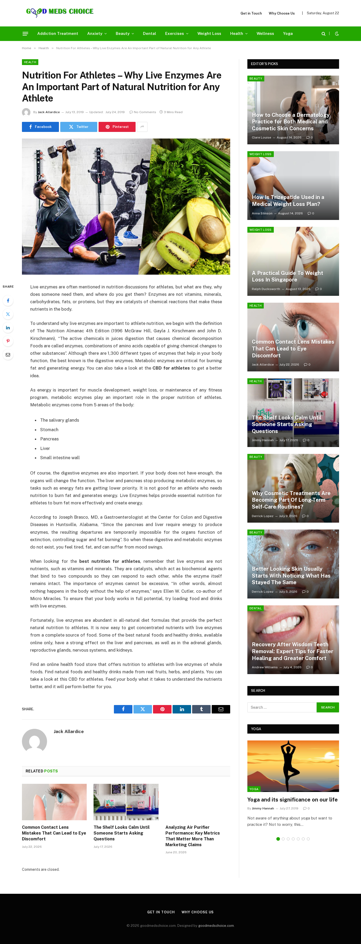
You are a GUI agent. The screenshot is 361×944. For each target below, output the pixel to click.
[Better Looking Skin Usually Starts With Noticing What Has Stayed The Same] (293, 563)
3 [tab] (288, 839)
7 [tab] (308, 839)
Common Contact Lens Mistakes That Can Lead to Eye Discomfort (54, 833)
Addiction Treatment (57, 33)
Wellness (265, 33)
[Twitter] (8, 314)
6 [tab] (303, 839)
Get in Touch (251, 13)
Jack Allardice (49, 112)
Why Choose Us (282, 13)
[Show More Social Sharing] (142, 127)
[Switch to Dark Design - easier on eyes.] (336, 33)
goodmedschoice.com (216, 926)
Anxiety (94, 33)
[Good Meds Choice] (60, 13)
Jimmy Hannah (263, 440)
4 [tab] (293, 839)
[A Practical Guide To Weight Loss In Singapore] (293, 261)
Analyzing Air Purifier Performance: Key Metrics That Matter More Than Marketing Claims (192, 836)
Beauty (122, 33)
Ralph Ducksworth (266, 289)
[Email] (8, 354)
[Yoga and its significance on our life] (293, 766)
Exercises (174, 33)
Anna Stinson (262, 213)
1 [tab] (278, 839)
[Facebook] (8, 300)
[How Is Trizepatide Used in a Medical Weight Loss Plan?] (293, 185)
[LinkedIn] (8, 327)
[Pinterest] (8, 341)
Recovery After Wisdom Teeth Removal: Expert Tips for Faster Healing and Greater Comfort (292, 651)
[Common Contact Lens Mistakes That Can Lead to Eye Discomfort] (54, 802)
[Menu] (25, 33)
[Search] (324, 34)
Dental (149, 33)
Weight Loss (209, 33)
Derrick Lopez (263, 516)
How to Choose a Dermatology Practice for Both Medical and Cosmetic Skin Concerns (291, 122)
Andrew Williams (265, 667)
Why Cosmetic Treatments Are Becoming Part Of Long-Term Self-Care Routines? (291, 500)
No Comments (145, 112)
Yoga (288, 33)
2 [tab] (283, 839)
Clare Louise (261, 137)
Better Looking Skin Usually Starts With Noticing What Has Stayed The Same (291, 576)
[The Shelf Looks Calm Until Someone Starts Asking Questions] (126, 802)
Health (236, 33)
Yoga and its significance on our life (292, 799)
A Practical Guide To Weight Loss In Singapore (287, 276)
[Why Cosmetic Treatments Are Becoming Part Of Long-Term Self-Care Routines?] (293, 488)
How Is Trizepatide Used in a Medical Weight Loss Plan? (288, 200)
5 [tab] (298, 839)
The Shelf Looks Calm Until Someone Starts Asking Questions (122, 833)
